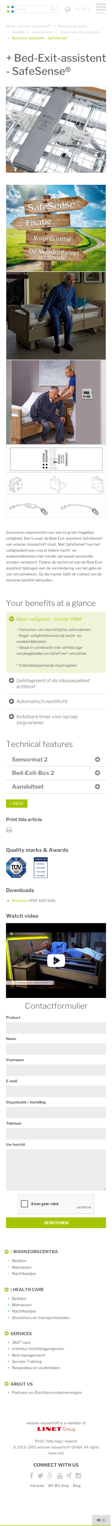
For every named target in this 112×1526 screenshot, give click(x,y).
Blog (77, 1485)
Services (21, 1333)
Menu (101, 9)
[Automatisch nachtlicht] (56, 316)
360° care (21, 1342)
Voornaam (15, 1060)
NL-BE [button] (81, 9)
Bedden (18, 32)
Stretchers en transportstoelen (41, 1317)
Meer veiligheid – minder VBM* (49, 619)
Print (39, 1441)
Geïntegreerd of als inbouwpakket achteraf (53, 683)
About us (21, 1383)
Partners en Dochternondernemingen (47, 1392)
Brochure (34, 900)
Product (13, 1017)
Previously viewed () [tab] (104, 1520)
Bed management (28, 1355)
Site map (54, 1441)
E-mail (11, 1081)
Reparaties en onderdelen (36, 1367)
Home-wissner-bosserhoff (28, 26)
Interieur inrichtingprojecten (38, 1348)
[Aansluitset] (56, 506)
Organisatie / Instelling (26, 1102)
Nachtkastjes (24, 1273)
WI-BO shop (58, 1485)
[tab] (56, 619)
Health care (28, 1289)
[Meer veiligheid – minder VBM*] (56, 228)
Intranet (37, 1485)
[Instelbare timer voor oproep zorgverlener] (56, 402)
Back (18, 803)
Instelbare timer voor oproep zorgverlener (47, 719)
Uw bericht (15, 1144)
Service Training (27, 1361)
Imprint (71, 1441)
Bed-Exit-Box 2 (33, 772)
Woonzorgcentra (72, 26)
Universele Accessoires (80, 32)
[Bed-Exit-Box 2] (56, 483)
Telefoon (13, 1123)
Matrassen (22, 1267)
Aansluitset (28, 786)
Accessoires (42, 32)
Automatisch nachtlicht (41, 701)
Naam (11, 1038)
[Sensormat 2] (56, 458)
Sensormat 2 (29, 759)
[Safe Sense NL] (56, 960)
